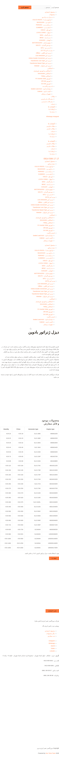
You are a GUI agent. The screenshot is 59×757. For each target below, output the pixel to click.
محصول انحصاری (50, 12)
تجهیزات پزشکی (46, 94)
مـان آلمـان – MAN (45, 35)
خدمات (53, 104)
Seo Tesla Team (51, 753)
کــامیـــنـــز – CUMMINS (43, 27)
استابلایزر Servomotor (44, 73)
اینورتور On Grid (46, 84)
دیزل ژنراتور (51, 164)
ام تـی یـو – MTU (46, 48)
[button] (52, 611)
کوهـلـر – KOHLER (45, 40)
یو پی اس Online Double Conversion (40, 58)
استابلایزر (50, 68)
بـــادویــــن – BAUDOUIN (45, 169)
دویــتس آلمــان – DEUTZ (43, 45)
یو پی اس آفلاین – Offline (43, 53)
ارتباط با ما (52, 109)
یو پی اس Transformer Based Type (40, 63)
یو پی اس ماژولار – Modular (42, 66)
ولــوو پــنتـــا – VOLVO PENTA (41, 20)
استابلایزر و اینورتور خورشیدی (42, 71)
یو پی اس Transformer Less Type (41, 60)
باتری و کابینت (51, 233)
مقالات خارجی (51, 129)
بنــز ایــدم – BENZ (45, 37)
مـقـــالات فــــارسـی (47, 99)
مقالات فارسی (50, 126)
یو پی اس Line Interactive (43, 55)
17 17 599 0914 (51, 158)
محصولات (52, 14)
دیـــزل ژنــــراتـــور (47, 17)
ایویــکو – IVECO (46, 30)
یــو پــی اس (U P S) (47, 50)
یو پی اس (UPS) (50, 197)
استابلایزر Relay (46, 76)
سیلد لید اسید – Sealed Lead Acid (41, 89)
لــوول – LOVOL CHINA (43, 32)
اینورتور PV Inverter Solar (43, 78)
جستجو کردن (55, 7)
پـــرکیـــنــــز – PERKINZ (43, 25)
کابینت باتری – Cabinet (44, 91)
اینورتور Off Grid (46, 81)
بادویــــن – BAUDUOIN (44, 22)
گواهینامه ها (51, 107)
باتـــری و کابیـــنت (47, 86)
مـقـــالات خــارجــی (47, 101)
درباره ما (52, 112)
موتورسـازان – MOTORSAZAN (41, 43)
